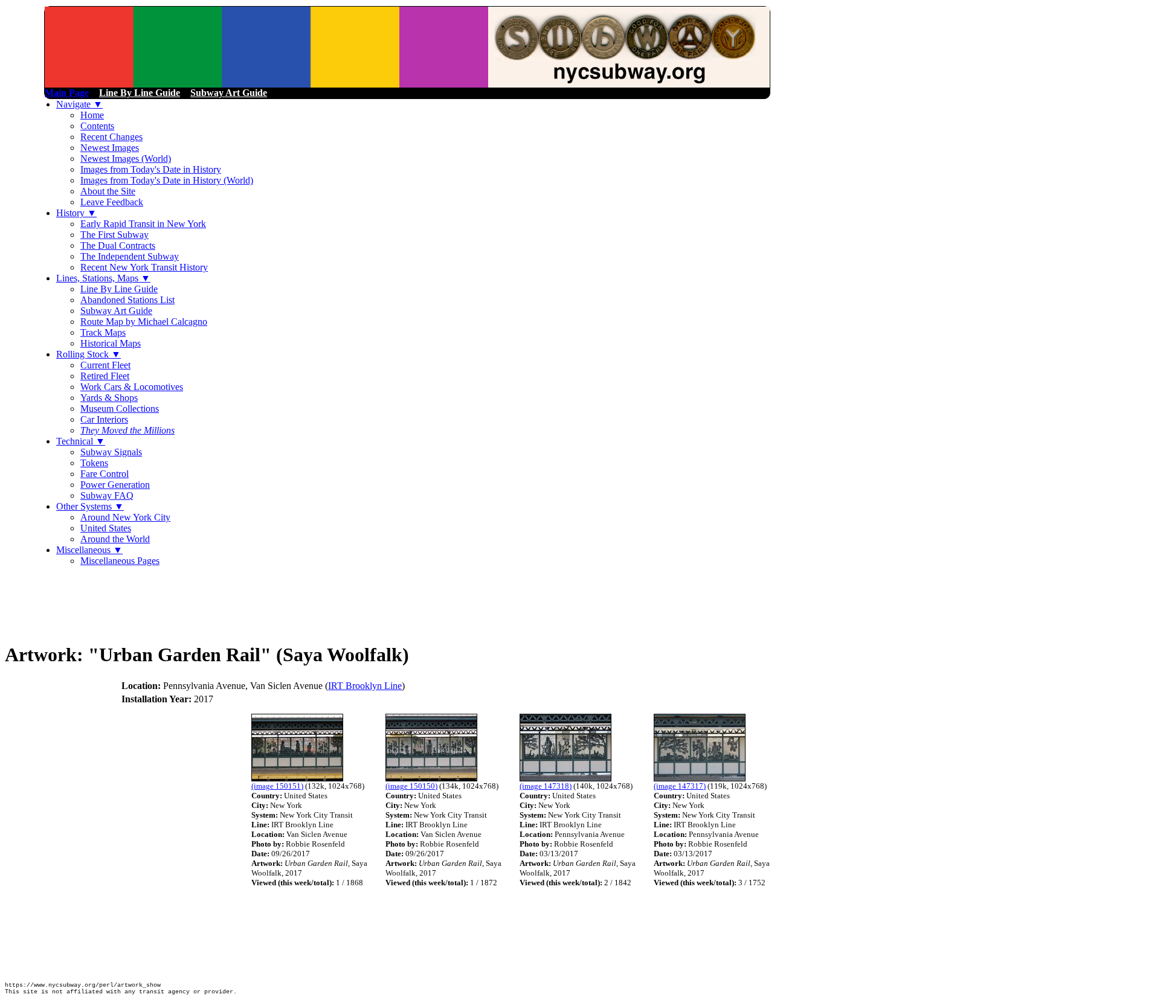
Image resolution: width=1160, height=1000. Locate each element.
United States (105, 528)
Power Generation (115, 484)
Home (92, 115)
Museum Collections (119, 408)
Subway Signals (111, 452)
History (76, 213)
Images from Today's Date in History (150, 169)
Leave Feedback (111, 202)
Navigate (79, 104)
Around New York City (125, 517)
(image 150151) (277, 785)
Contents (97, 126)
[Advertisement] (225, 603)
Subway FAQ (107, 495)
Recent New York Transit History (144, 267)
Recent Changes (111, 137)
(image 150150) (411, 785)
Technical (80, 441)
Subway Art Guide (116, 311)
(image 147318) (546, 785)
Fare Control (104, 474)
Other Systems (90, 506)
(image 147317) (680, 785)
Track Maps (103, 332)
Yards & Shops (109, 398)
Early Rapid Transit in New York (143, 224)
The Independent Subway (129, 256)
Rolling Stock (88, 354)
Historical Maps (110, 343)
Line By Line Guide (119, 289)
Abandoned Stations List (127, 300)
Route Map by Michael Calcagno (143, 321)
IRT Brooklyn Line (365, 686)
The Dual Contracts (117, 245)
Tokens (94, 463)
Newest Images (109, 148)
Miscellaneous (89, 550)
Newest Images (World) (125, 158)
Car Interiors (104, 419)
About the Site (107, 191)
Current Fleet (105, 365)
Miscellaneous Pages (120, 561)
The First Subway (114, 234)
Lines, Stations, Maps (103, 278)
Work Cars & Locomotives (131, 387)
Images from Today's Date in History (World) (166, 180)
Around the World (115, 539)
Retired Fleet (104, 376)
